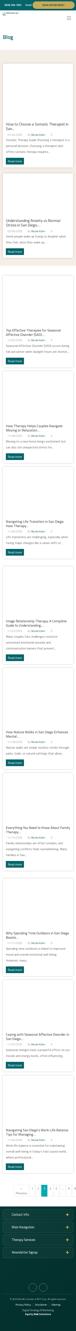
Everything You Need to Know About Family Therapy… (38, 830)
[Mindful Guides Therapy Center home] (19, 18)
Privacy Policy (23, 1305)
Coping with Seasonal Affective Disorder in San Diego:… (37, 1036)
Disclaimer (41, 1305)
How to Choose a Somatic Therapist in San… (37, 126)
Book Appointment (53, 5)
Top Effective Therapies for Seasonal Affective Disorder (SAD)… (33, 332)
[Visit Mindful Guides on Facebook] (33, 1287)
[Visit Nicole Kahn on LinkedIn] (43, 1287)
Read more (15, 161)
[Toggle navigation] (69, 18)
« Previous (21, 1190)
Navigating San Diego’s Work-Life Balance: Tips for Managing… (37, 1132)
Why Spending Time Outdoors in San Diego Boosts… (37, 935)
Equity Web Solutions (38, 1314)
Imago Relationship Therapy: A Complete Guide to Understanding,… (36, 623)
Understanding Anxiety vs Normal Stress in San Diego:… (33, 222)
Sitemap (56, 1305)
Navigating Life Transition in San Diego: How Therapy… (35, 523)
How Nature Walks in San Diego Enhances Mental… (37, 734)
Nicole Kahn (38, 135)
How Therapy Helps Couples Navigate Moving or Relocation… (34, 428)
